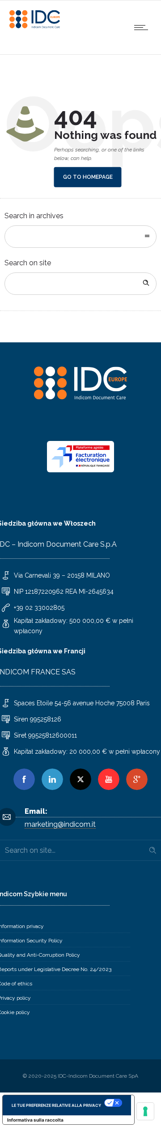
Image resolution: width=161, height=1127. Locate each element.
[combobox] (80, 236)
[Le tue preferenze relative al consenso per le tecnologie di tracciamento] (145, 1111)
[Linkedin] (52, 779)
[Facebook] (24, 779)
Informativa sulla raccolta (35, 1120)
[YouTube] (108, 779)
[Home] (36, 26)
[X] (80, 779)
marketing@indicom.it (60, 824)
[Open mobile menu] (143, 27)
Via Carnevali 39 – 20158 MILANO (62, 575)
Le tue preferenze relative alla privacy (56, 1105)
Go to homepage (88, 177)
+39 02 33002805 (39, 607)
